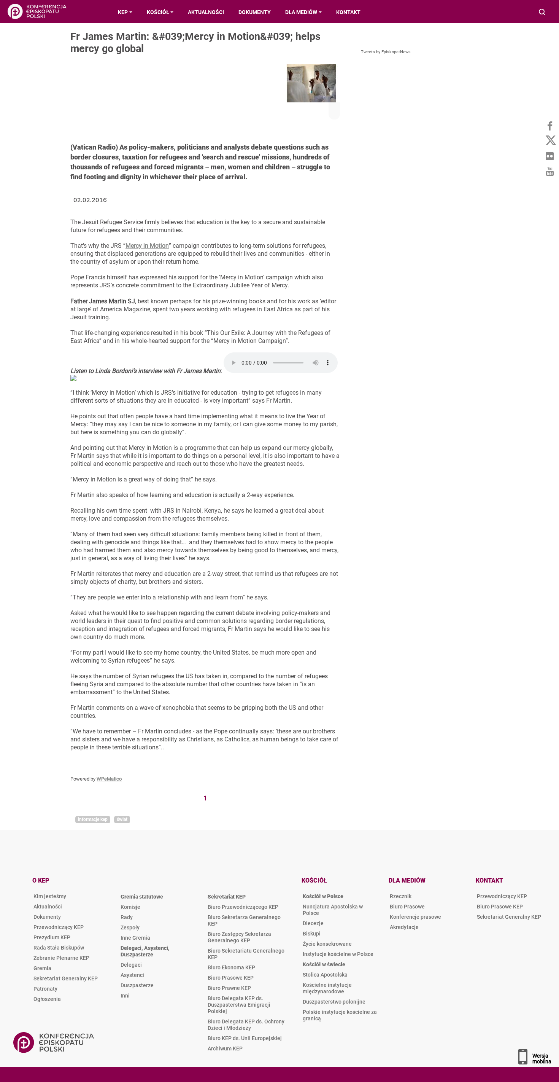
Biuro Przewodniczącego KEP (243, 907)
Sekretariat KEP (227, 897)
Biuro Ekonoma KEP (231, 967)
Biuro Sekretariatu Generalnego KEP (246, 954)
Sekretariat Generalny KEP (65, 978)
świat (122, 819)
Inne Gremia (135, 938)
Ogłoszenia (47, 999)
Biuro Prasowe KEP (231, 978)
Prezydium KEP (51, 937)
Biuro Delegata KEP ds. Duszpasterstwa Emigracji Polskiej (239, 1004)
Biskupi (312, 934)
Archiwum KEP (225, 1048)
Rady (127, 917)
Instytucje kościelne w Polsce (338, 954)
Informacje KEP (93, 819)
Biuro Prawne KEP (229, 988)
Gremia (42, 968)
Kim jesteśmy (49, 896)
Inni (125, 996)
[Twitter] (549, 141)
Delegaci (131, 965)
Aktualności (47, 907)
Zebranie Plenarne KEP (61, 958)
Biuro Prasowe (407, 907)
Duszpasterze (137, 985)
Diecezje (313, 923)
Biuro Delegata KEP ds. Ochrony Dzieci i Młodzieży (246, 1024)
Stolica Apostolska (325, 975)
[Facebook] (549, 125)
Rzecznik (400, 896)
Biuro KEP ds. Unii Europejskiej (245, 1038)
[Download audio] (73, 378)
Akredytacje (404, 927)
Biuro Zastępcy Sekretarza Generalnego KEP (239, 937)
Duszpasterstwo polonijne (334, 1002)
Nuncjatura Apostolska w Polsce (333, 910)
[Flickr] (549, 156)
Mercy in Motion (147, 245)
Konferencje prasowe (415, 917)
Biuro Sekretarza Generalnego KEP (244, 920)
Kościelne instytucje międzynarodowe (327, 988)
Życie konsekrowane (327, 944)
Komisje (130, 907)
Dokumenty (47, 917)
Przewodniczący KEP (58, 927)
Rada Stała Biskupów (58, 948)
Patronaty (45, 989)
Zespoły (130, 927)
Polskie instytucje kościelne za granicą (340, 1015)
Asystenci (132, 975)
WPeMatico (109, 779)
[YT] (549, 171)
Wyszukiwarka (542, 13)
